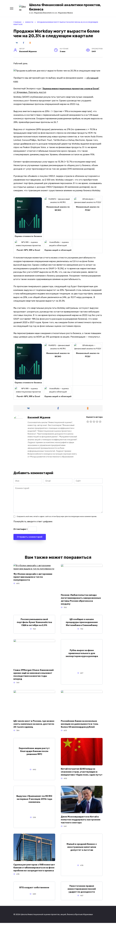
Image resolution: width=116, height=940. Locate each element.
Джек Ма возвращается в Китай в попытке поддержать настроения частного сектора (80, 819)
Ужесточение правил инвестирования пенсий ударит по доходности (82, 889)
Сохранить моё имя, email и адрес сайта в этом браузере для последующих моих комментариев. (57, 516)
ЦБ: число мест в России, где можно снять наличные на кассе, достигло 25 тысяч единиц (33, 724)
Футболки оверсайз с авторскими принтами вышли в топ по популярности (32, 577)
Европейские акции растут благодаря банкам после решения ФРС (34, 751)
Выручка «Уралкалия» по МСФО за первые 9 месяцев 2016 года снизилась (34, 799)
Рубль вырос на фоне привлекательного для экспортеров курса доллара (82, 653)
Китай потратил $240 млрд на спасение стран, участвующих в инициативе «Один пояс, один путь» (81, 772)
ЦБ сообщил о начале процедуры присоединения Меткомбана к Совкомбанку (82, 622)
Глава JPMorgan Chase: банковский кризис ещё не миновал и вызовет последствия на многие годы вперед (33, 674)
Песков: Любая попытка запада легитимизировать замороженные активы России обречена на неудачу (81, 599)
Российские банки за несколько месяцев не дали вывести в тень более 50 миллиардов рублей (79, 724)
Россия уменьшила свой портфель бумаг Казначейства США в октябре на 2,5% (34, 622)
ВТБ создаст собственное (34, 887)
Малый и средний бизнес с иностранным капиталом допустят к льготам (82, 847)
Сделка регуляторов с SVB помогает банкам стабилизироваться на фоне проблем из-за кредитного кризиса (34, 867)
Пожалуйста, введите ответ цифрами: (33, 521)
